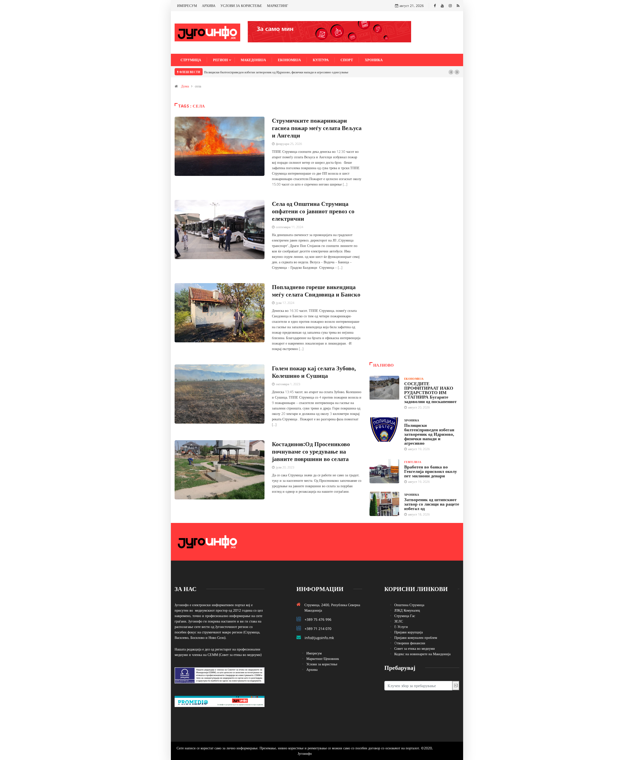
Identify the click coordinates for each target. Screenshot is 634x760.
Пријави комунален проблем (415, 637)
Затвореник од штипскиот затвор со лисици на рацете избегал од (431, 503)
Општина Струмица (409, 604)
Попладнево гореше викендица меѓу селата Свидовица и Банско (316, 290)
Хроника (374, 59)
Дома (185, 86)
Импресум (314, 653)
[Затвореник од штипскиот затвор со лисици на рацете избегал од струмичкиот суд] (384, 504)
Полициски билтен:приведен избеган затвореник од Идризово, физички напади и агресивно (429, 434)
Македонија (253, 59)
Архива (311, 669)
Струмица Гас (404, 615)
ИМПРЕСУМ (187, 5)
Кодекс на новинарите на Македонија (422, 653)
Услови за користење (321, 664)
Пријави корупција (408, 632)
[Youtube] (442, 5)
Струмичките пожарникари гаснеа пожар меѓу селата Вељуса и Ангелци (317, 127)
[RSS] (458, 5)
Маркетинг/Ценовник (322, 658)
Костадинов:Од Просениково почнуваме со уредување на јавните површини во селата (311, 451)
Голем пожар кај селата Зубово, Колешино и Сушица (314, 372)
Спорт (347, 59)
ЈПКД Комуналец (407, 610)
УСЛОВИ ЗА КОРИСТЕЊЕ (241, 5)
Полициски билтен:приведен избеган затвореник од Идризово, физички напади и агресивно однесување (276, 72)
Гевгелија (413, 462)
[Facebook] (435, 5)
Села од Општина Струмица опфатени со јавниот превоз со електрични (313, 210)
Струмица (191, 59)
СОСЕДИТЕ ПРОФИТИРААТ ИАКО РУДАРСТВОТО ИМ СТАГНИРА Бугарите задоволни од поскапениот (430, 392)
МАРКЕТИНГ (277, 5)
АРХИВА (208, 5)
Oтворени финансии (409, 643)
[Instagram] (450, 5)
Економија (289, 59)
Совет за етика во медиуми (414, 648)
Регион (220, 59)
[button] (451, 72)
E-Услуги (401, 626)
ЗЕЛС (398, 621)
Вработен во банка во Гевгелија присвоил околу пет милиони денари (430, 471)
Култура (321, 59)
